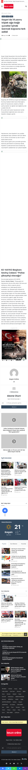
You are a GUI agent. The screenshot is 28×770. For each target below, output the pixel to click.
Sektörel (14, 702)
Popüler (4, 544)
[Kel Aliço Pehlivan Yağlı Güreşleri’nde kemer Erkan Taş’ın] (21, 598)
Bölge (9, 13)
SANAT (16, 699)
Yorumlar (23, 544)
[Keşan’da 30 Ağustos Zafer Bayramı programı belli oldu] (21, 482)
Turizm (3, 709)
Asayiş (15, 688)
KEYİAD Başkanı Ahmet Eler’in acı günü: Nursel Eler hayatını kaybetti (6, 472)
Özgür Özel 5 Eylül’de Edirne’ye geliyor (7, 620)
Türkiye (8, 709)
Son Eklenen (13, 544)
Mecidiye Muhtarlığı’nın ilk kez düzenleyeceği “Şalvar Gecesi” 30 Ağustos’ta (7, 490)
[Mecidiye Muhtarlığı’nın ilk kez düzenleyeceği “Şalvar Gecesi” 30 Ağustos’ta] (7, 482)
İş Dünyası (17, 712)
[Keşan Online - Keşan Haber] (8, 6)
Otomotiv (4, 699)
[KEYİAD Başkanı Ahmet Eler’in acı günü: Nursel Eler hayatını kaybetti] (7, 465)
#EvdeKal (4, 688)
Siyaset (20, 702)
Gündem (8, 694)
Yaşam (11, 16)
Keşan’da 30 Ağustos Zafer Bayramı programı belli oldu (21, 488)
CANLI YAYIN (5, 691)
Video (19, 709)
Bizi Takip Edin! (5, 717)
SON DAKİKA (20, 704)
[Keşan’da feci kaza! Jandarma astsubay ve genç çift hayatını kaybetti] (6, 581)
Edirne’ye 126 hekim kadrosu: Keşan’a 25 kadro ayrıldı (20, 471)
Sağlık (22, 699)
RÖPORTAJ (10, 699)
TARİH (7, 707)
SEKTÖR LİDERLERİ (6, 702)
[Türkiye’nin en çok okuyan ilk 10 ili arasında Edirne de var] (6, 558)
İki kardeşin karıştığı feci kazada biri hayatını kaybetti (18, 565)
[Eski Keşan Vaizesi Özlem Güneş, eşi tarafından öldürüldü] (6, 551)
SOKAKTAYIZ (5, 704)
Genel (3, 694)
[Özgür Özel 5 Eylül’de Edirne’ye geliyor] (7, 614)
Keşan (7, 16)
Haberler (14, 694)
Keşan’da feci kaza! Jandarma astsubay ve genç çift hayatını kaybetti (18, 581)
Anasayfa (5, 13)
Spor (3, 707)
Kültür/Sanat (10, 696)
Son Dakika (12, 704)
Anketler (10, 688)
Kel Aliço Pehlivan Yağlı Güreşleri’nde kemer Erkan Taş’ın (20, 604)
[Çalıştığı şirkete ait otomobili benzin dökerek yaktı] (6, 573)
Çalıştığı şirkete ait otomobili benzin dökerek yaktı (18, 572)
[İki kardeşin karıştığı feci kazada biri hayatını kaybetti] (6, 566)
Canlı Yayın (12, 691)
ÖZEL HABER (10, 712)
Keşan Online (6, 35)
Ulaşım (14, 709)
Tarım (12, 707)
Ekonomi (19, 691)
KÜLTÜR (4, 696)
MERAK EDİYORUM (20, 696)
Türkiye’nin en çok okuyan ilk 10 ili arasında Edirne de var (18, 557)
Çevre (3, 712)
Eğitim (24, 691)
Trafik (23, 707)
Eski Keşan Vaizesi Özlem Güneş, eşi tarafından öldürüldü (18, 550)
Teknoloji (18, 707)
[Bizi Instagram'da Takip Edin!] (25, 634)
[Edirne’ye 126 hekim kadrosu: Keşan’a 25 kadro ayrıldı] (21, 465)
